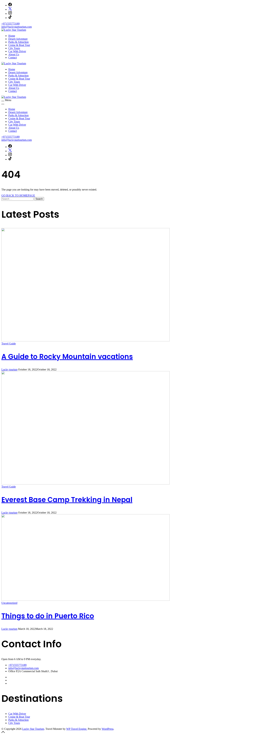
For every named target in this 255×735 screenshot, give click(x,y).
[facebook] (10, 5)
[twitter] (10, 9)
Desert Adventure (18, 38)
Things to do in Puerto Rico (47, 616)
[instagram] (10, 13)
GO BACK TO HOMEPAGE (18, 195)
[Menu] (2, 101)
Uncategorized (9, 602)
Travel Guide (8, 343)
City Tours (14, 48)
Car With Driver (17, 51)
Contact (12, 57)
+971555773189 (10, 23)
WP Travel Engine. (76, 728)
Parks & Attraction (18, 41)
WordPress (107, 728)
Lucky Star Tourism (33, 728)
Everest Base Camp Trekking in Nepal (66, 500)
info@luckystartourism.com (16, 26)
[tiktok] (10, 17)
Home (11, 35)
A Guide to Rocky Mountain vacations (67, 356)
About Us (13, 54)
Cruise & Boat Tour (19, 45)
